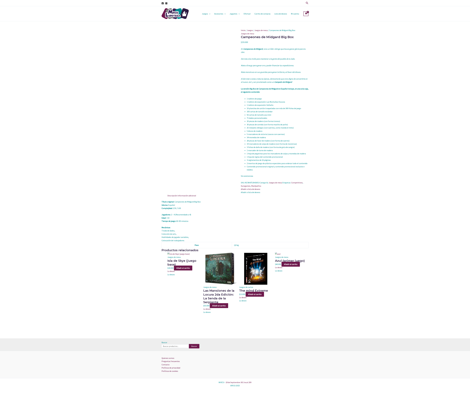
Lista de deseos (280, 13)
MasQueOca (256, 186)
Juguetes (233, 13)
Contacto (166, 364)
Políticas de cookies (170, 371)
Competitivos (297, 182)
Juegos (205, 13)
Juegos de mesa (261, 30)
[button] (307, 3)
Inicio (243, 30)
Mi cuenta (295, 13)
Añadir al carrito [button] (183, 268)
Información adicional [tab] (187, 195)
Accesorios (218, 13)
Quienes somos (168, 358)
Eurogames (245, 186)
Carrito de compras (262, 13)
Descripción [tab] (172, 195)
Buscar (164, 342)
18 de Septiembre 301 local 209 (238, 382)
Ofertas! (247, 13)
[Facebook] (163, 3)
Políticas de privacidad (171, 368)
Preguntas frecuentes (171, 361)
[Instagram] (166, 3)
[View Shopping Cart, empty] (305, 13)
